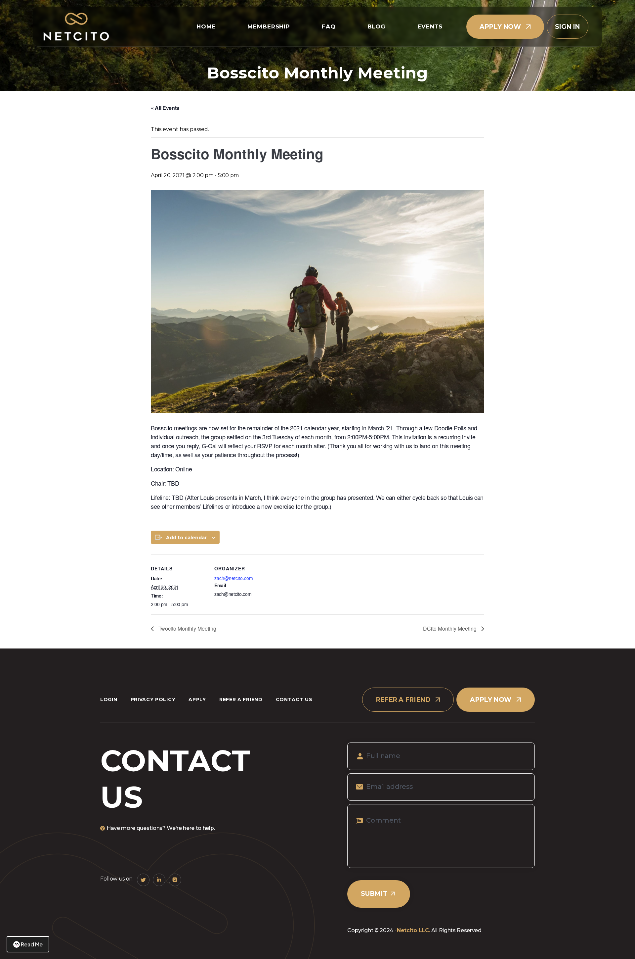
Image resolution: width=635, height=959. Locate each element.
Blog (376, 26)
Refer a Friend (241, 699)
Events (430, 26)
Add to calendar (186, 538)
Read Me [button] (32, 944)
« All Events (165, 108)
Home (206, 26)
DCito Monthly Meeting (450, 628)
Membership (268, 26)
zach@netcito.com (233, 578)
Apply (197, 699)
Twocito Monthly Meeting (186, 628)
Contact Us (294, 699)
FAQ (329, 26)
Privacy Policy (153, 699)
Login (108, 699)
